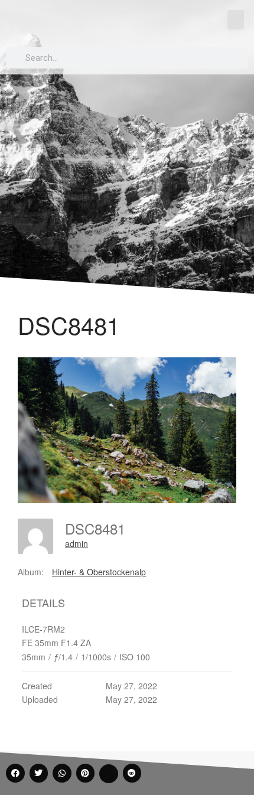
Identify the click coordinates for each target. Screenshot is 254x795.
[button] (235, 20)
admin (76, 543)
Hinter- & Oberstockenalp (99, 572)
